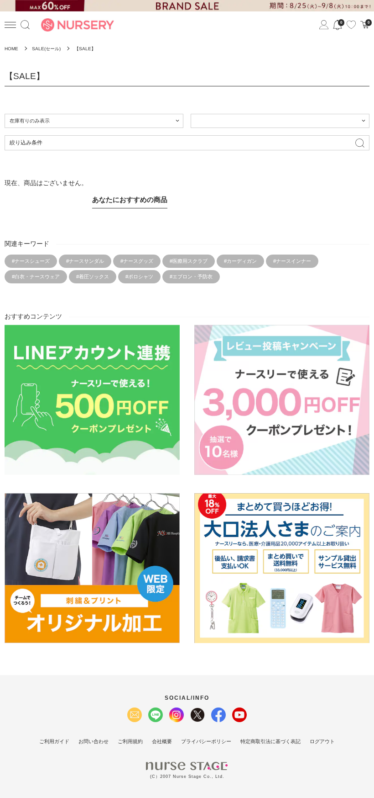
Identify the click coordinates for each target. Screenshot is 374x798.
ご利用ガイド (54, 741)
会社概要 (162, 741)
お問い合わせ (93, 741)
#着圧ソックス (92, 276)
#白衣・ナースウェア (36, 276)
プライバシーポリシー (206, 741)
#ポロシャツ (139, 276)
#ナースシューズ (31, 261)
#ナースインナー (292, 261)
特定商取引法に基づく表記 (270, 741)
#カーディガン (240, 261)
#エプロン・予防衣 (191, 276)
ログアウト (322, 741)
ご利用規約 (130, 741)
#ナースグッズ (136, 261)
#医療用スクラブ (189, 261)
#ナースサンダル (85, 261)
